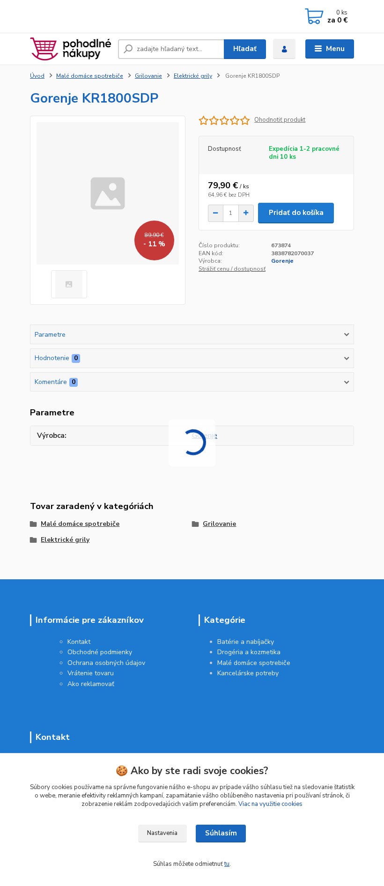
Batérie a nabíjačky (245, 641)
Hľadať (245, 48)
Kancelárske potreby (248, 673)
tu (226, 864)
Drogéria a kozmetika (249, 652)
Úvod (37, 76)
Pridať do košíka (296, 212)
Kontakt (78, 641)
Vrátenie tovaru (90, 673)
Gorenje (282, 261)
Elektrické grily (193, 76)
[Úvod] (70, 48)
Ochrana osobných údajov (106, 662)
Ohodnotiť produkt (279, 120)
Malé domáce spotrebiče (89, 76)
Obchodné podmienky (99, 652)
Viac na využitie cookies (270, 804)
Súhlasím (221, 833)
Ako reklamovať (90, 683)
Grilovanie (148, 76)
